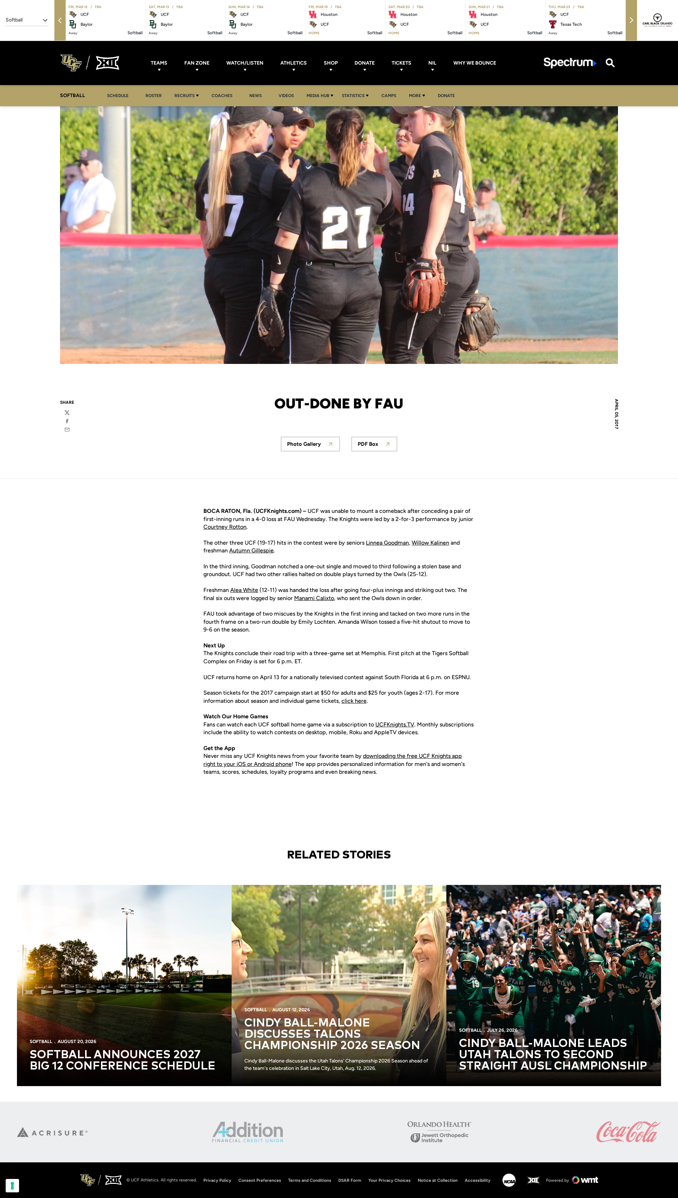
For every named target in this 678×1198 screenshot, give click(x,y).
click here (354, 700)
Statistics (353, 95)
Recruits (184, 95)
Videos (286, 95)
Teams (159, 63)
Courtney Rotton (224, 526)
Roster (153, 95)
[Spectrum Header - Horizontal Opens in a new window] (570, 63)
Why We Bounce (474, 63)
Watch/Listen (244, 63)
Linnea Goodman (387, 542)
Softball (41, 1041)
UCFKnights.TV (394, 724)
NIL (432, 63)
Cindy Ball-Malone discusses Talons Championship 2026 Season (332, 1035)
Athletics (293, 63)
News (255, 95)
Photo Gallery (313, 446)
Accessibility (477, 1180)
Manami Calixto (314, 598)
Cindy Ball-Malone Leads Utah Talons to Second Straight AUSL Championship (553, 1055)
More (415, 95)
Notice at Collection (438, 1180)
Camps (390, 95)
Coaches (222, 95)
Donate (365, 63)
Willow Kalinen (430, 542)
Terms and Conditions (309, 1180)
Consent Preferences (259, 1180)
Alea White (244, 590)
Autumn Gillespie (251, 550)
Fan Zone (196, 63)
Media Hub (318, 95)
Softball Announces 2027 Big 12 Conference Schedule (122, 1060)
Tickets (401, 63)
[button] (60, 20)
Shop (331, 63)
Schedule (118, 95)
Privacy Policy (217, 1180)
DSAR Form (349, 1180)
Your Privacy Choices (389, 1180)
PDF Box (377, 446)
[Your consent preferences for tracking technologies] (12, 1185)
